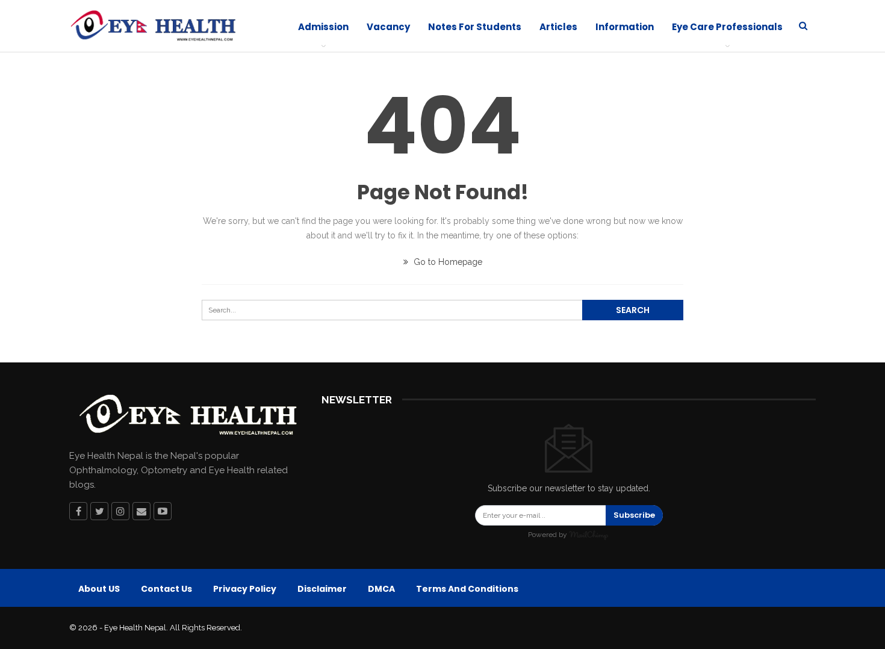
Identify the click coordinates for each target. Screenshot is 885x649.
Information (624, 26)
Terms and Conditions (467, 589)
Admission (323, 26)
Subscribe (634, 515)
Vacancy (388, 26)
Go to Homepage (446, 262)
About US (99, 589)
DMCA (381, 589)
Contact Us (166, 589)
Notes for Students (474, 26)
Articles (558, 26)
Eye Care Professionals (727, 26)
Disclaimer (322, 589)
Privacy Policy (244, 589)
